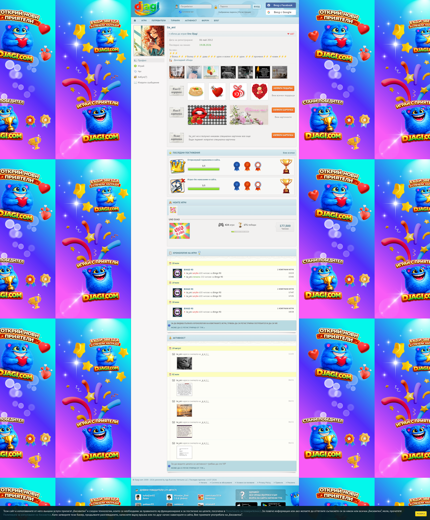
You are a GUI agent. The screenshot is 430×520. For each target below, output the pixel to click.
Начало (204, 482)
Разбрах (421, 513)
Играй (141, 65)
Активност (191, 20)
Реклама (291, 482)
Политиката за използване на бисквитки (27, 514)
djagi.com (147, 8)
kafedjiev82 (149, 495)
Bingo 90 (188, 269)
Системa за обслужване (221, 482)
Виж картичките (283, 117)
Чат (139, 71)
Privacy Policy (265, 482)
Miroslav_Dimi (181, 495)
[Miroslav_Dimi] (169, 497)
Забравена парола (227, 12)
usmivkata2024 (213, 495)
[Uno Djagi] (173, 210)
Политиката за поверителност (243, 511)
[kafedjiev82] (138, 497)
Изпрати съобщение (148, 82)
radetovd (178, 504)
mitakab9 (210, 504)
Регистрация (244, 12)
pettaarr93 (148, 504)
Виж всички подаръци (283, 95)
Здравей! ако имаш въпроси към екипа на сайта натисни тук (265, 495)
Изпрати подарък (283, 88)
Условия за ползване (245, 482)
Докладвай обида (182, 60)
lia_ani (189, 273)
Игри (144, 20)
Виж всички (289, 153)
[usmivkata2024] (201, 497)
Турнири (175, 20)
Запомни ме (188, 12)
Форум (205, 20)
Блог (216, 20)
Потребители (159, 20)
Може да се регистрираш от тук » (188, 327)
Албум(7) (142, 76)
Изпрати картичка (283, 109)
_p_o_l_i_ (205, 354)
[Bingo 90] (177, 273)
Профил (142, 60)
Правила (279, 482)
